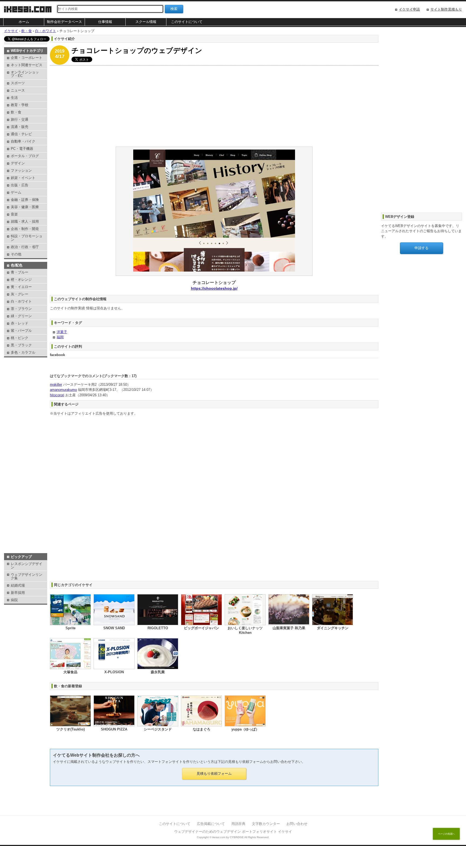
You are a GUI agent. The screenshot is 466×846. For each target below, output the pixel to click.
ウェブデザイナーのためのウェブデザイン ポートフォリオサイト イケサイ (233, 832)
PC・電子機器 (22, 149)
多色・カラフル (23, 352)
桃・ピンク (19, 338)
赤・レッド (19, 323)
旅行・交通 (19, 119)
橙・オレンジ (21, 280)
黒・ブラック (21, 345)
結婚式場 (18, 585)
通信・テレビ (21, 134)
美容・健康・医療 (25, 207)
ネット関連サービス (26, 65)
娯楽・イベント (23, 178)
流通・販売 (19, 127)
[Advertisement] (212, 106)
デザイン (18, 163)
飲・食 (16, 112)
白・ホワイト (21, 301)
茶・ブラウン (21, 309)
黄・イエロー (21, 287)
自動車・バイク (23, 141)
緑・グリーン (21, 316)
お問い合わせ (296, 824)
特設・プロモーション (26, 238)
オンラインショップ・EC (25, 74)
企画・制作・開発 (25, 229)
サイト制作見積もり (446, 9)
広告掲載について (211, 824)
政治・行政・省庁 (25, 247)
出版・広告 (19, 185)
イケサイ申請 (409, 9)
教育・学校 (19, 105)
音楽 (14, 214)
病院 (14, 600)
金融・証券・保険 (25, 200)
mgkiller (56, 385)
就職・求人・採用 (25, 221)
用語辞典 (238, 824)
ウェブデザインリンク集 (26, 576)
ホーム (24, 22)
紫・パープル (21, 331)
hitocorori (57, 395)
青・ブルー (19, 272)
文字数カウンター (266, 824)
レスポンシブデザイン (26, 565)
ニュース (18, 90)
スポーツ (18, 83)
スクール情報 (145, 22)
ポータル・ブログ (25, 156)
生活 (14, 98)
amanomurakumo (63, 390)
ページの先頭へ (446, 834)
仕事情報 (105, 22)
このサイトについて (187, 22)
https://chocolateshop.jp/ (214, 288)
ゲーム (16, 192)
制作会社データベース (64, 22)
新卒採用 (18, 593)
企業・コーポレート (26, 58)
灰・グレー (19, 294)
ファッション (21, 170)
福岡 (60, 337)
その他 (16, 254)
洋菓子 (62, 332)
